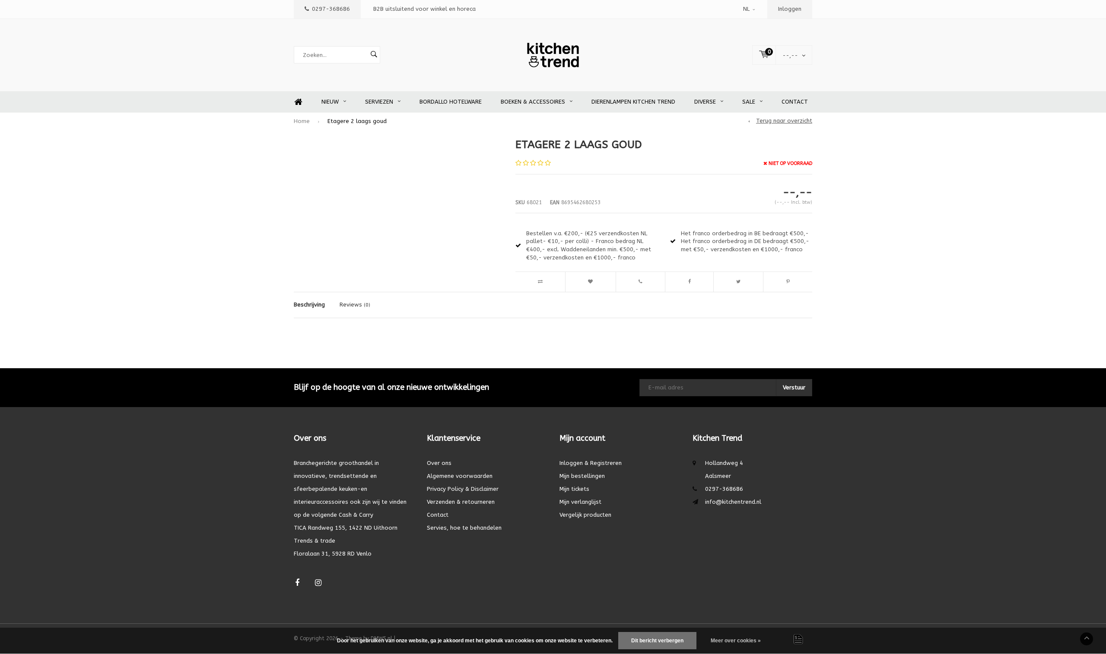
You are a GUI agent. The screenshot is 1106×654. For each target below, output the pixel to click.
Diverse (705, 101)
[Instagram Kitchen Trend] (318, 583)
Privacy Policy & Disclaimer (463, 489)
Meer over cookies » (736, 641)
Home (298, 102)
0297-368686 (331, 9)
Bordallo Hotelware (451, 101)
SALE (748, 101)
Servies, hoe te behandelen (464, 527)
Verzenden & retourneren (461, 502)
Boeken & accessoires (533, 101)
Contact (795, 101)
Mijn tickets (574, 489)
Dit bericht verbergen (657, 641)
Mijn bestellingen (582, 476)
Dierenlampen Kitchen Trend (633, 101)
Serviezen (379, 101)
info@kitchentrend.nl (733, 502)
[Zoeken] (373, 54)
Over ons (439, 463)
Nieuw (330, 101)
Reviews (355, 304)
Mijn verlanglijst (580, 502)
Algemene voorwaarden (460, 476)
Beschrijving (309, 304)
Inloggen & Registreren (590, 463)
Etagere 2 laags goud (357, 121)
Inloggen (789, 9)
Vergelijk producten (585, 515)
